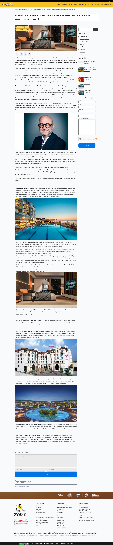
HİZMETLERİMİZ (40, 503)
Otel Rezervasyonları (40, 512)
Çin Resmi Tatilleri (88, 77)
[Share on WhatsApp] (29, 54)
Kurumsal (106, 4)
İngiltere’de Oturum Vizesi (63, 527)
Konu (79, 114)
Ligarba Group (82, 506)
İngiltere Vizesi (60, 514)
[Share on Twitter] (21, 54)
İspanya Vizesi (60, 517)
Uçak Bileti (64, 4)
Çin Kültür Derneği (83, 507)
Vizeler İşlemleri (83, 36)
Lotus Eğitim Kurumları (84, 509)
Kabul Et (22, 543)
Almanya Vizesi (60, 509)
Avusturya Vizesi (61, 515)
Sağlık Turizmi (83, 49)
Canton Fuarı (87, 84)
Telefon (80, 104)
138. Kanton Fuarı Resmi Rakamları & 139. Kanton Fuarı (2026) (90, 69)
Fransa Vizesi (60, 510)
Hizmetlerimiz (82, 4)
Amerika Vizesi (60, 525)
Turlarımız (82, 44)
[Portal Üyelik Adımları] (81, 63)
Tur (88, 4)
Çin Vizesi (97, 4)
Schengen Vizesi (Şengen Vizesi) (64, 507)
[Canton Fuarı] (81, 86)
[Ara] (95, 29)
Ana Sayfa (59, 4)
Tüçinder (81, 519)
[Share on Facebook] (17, 54)
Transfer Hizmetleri (40, 514)
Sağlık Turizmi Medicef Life (85, 512)
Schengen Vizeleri (84, 41)
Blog (102, 4)
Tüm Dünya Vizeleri (84, 39)
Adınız (79, 100)
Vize (92, 4)
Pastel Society (82, 515)
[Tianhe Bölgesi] (81, 92)
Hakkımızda (38, 523)
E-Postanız (80, 109)
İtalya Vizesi (60, 512)
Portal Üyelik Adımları (89, 61)
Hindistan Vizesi (61, 522)
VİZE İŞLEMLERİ (61, 503)
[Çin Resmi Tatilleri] (81, 79)
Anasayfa (16, 9)
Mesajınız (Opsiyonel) (83, 118)
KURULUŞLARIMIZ (83, 503)
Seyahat (22, 26)
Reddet (26, 543)
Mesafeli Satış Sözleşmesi (42, 522)
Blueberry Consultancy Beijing (86, 517)
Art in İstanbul (82, 514)
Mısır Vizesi (60, 523)
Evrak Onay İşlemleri (40, 519)
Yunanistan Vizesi (61, 519)
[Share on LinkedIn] (25, 54)
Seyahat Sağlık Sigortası (41, 520)
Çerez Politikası (69, 543)
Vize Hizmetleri (39, 506)
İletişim (81, 54)
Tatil (26, 26)
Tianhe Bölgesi (87, 90)
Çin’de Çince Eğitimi (83, 510)
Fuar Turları (82, 46)
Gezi (17, 26)
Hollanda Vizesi (60, 520)
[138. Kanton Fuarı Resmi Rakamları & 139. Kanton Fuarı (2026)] (81, 69)
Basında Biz (82, 52)
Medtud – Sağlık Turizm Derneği (86, 520)
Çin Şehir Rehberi (73, 4)
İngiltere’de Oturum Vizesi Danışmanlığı (45, 517)
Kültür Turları (39, 509)
